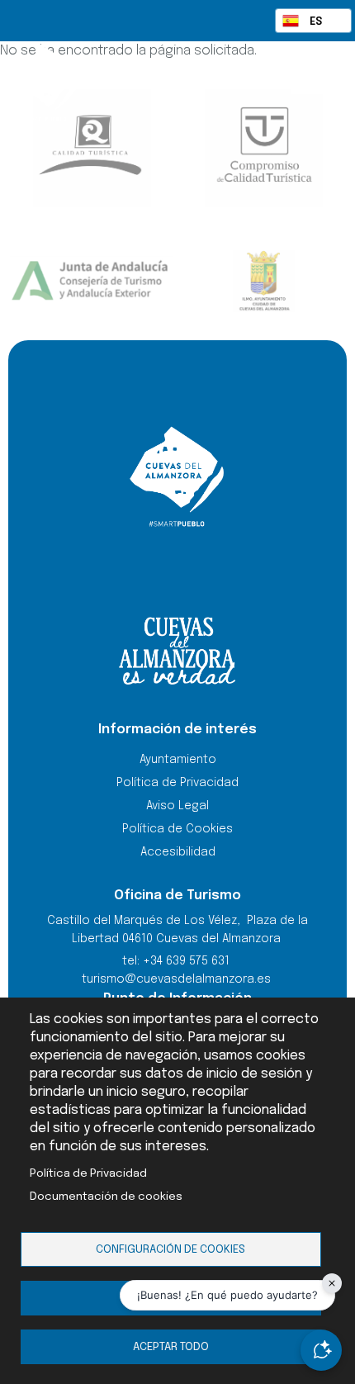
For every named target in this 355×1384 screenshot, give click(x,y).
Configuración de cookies (170, 1249)
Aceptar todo (171, 1347)
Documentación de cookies (106, 1196)
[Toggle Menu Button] (307, 81)
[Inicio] (89, 82)
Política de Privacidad (88, 1173)
